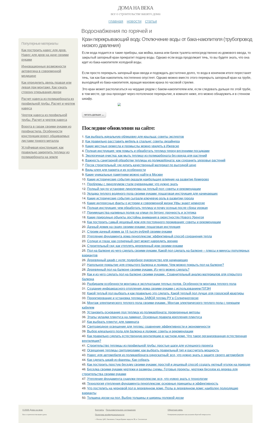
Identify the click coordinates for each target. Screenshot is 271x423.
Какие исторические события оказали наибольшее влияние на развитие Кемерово (148, 179)
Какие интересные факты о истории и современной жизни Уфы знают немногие (146, 203)
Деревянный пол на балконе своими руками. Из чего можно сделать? (138, 269)
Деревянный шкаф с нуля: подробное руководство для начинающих (137, 260)
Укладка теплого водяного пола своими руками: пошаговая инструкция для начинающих (152, 193)
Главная (116, 21)
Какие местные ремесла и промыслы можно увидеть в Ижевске (132, 146)
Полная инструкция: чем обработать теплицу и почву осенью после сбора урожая (147, 207)
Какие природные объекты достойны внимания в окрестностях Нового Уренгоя (145, 217)
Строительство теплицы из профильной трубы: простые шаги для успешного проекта (150, 345)
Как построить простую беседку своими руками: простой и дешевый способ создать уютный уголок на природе (168, 364)
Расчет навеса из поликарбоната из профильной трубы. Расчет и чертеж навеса (48, 103)
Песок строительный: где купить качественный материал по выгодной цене (140, 165)
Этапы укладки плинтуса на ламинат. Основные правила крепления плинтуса (144, 317)
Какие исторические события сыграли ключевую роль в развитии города (140, 198)
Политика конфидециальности (109, 414)
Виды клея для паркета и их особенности (115, 169)
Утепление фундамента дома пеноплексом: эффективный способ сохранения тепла (149, 236)
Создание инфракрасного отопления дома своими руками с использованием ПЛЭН (149, 288)
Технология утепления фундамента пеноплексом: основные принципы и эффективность (152, 383)
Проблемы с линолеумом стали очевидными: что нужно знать (132, 184)
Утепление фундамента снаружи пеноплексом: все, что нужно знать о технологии (147, 378)
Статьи (151, 21)
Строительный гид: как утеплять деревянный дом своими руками (135, 245)
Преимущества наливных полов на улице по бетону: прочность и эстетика (141, 212)
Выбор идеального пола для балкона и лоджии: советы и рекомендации (140, 331)
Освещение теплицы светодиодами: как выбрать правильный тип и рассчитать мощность (153, 350)
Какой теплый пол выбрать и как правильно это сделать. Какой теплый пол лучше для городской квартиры (165, 293)
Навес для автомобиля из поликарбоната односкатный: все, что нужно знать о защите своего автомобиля (165, 355)
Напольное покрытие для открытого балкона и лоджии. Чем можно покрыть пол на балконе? (155, 264)
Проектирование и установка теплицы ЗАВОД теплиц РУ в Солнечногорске (143, 298)
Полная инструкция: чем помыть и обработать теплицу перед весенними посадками (147, 150)
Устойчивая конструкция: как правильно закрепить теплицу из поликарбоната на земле (45, 152)
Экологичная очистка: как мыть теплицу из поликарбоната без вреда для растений (146, 155)
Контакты (99, 409)
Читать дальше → (94, 114)
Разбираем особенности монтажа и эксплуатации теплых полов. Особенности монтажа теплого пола (161, 283)
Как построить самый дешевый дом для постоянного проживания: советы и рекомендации (154, 222)
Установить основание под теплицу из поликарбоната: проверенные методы (143, 312)
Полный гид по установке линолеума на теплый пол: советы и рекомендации (144, 188)
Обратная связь (175, 409)
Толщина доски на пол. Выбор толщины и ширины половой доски (135, 397)
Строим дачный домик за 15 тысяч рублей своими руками (129, 231)
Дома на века (135, 7)
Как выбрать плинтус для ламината (113, 321)
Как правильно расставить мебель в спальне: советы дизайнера (132, 141)
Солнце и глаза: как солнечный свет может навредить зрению (132, 241)
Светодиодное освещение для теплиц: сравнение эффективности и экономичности (148, 326)
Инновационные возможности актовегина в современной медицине (43, 71)
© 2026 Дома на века (32, 409)
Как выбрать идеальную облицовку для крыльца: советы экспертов (134, 136)
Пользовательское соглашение (121, 409)
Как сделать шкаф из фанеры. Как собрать (118, 359)
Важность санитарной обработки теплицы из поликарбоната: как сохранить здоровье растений (155, 160)
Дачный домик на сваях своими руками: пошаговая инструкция (133, 226)
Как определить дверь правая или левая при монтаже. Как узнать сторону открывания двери (46, 87)
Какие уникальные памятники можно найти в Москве (124, 174)
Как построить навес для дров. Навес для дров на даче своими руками (45, 54)
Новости (134, 21)
